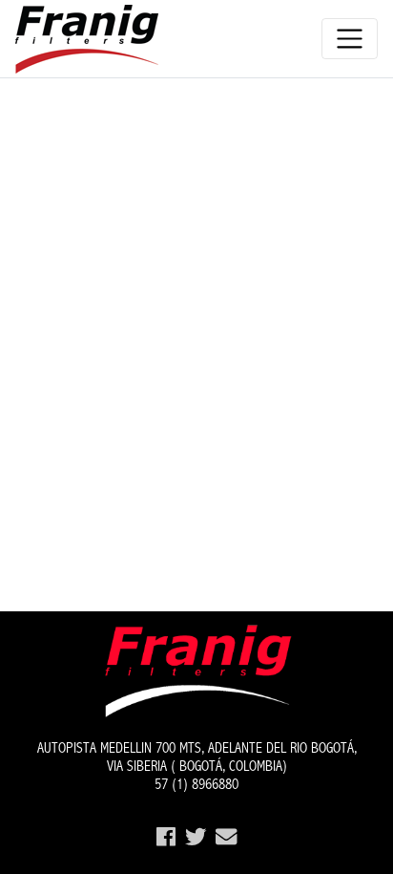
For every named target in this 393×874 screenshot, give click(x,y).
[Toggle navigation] (349, 38)
